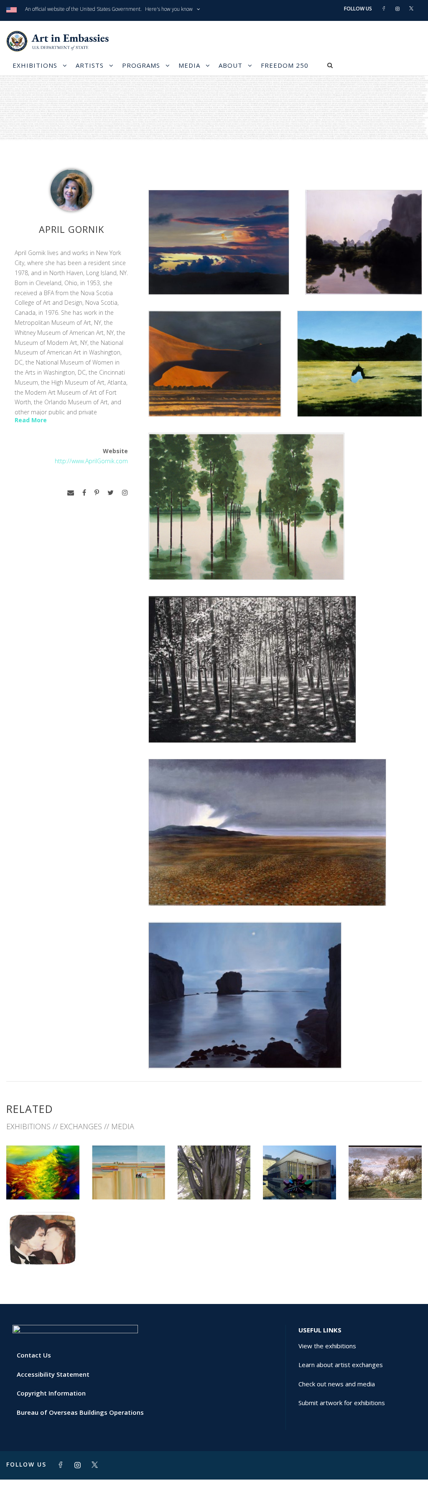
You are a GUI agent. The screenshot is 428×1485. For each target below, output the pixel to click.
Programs (141, 65)
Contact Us (34, 1355)
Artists (90, 65)
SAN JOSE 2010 (214, 1181)
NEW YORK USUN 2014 (43, 1181)
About (230, 65)
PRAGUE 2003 (43, 1247)
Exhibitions (35, 65)
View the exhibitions (327, 1346)
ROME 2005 (385, 1181)
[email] (70, 492)
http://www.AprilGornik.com (91, 461)
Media (189, 65)
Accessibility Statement (53, 1374)
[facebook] (84, 492)
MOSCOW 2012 (128, 1181)
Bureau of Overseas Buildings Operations (80, 1412)
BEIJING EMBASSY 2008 (299, 1181)
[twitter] (110, 492)
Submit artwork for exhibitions (341, 1402)
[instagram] (125, 492)
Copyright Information (51, 1393)
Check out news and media (336, 1384)
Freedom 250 (284, 65)
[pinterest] (96, 492)
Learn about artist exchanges (340, 1364)
